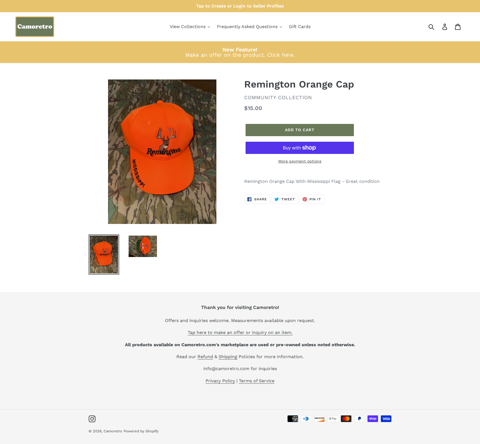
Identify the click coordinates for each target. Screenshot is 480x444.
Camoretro (113, 431)
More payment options (299, 161)
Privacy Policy (220, 380)
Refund (205, 356)
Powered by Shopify (141, 431)
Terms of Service (256, 380)
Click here (280, 55)
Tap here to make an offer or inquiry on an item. (240, 332)
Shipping (228, 356)
